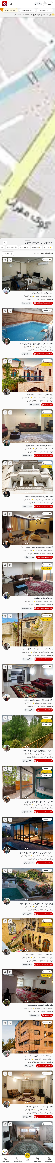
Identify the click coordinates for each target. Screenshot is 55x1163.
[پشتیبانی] (5, 1151)
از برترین (6, 253)
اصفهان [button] (37, 4)
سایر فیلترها (8, 10)
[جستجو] (11, 4)
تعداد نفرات (25, 10)
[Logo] (4, 3)
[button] (49, 1159)
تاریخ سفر (43, 10)
